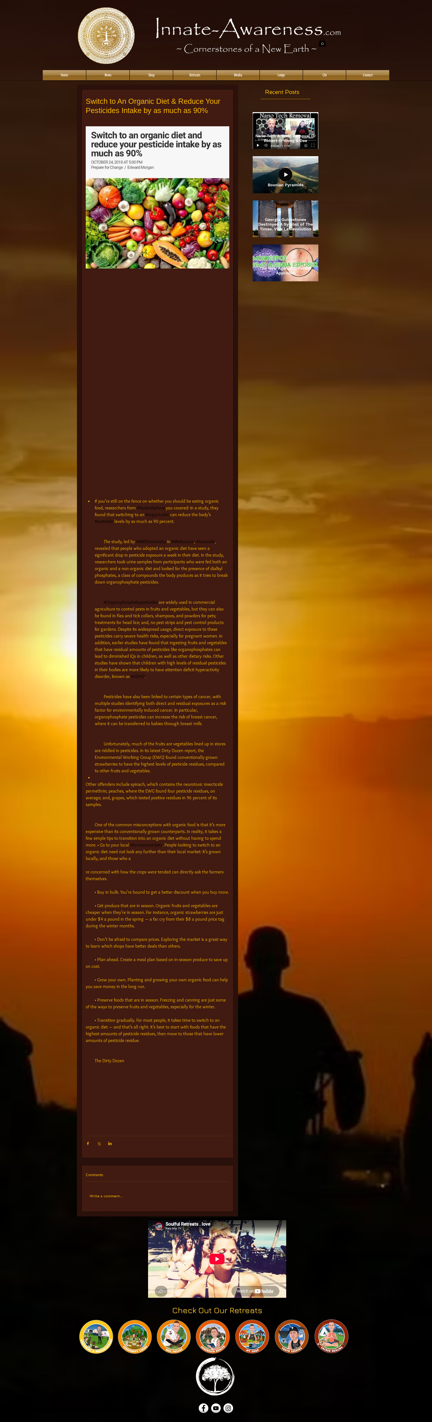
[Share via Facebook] (88, 1143)
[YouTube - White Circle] (216, 1408)
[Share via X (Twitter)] (99, 1143)
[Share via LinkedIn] (110, 1143)
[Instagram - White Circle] (228, 1408)
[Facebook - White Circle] (203, 1408)
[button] (322, 42)
